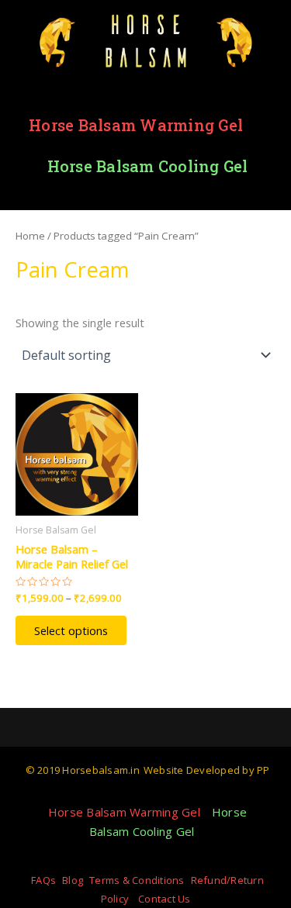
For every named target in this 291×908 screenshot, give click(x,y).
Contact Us (164, 899)
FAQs (43, 880)
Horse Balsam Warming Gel (136, 125)
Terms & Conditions (137, 880)
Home (30, 236)
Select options (71, 630)
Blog (72, 880)
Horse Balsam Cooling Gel (147, 166)
